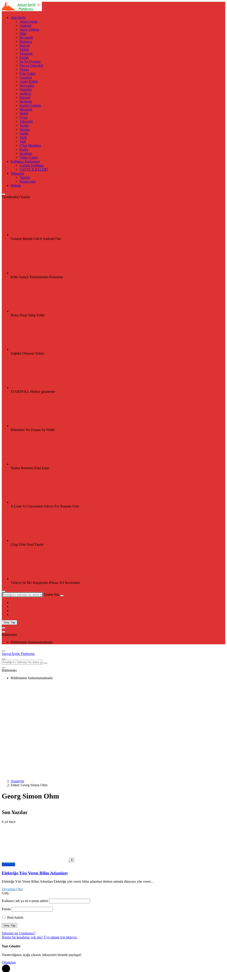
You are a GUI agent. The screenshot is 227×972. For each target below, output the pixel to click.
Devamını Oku (12, 889)
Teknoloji (26, 121)
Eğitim (24, 49)
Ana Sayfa (18, 17)
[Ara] (62, 595)
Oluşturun (9, 962)
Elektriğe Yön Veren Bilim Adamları (35, 873)
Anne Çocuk (28, 21)
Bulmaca (26, 41)
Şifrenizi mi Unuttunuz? (18, 933)
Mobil (24, 113)
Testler (24, 125)
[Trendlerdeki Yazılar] (3, 194)
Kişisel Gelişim (30, 105)
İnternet (25, 97)
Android (25, 25)
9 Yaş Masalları (30, 145)
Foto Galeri (27, 73)
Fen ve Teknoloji (31, 65)
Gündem (26, 77)
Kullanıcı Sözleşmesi (25, 161)
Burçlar (25, 45)
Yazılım (25, 177)
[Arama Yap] (3, 591)
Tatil (23, 141)
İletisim (16, 185)
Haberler (26, 89)
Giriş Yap (9, 622)
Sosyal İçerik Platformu (18, 654)
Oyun (23, 117)
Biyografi (26, 37)
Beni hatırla (14, 917)
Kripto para (27, 181)
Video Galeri (28, 157)
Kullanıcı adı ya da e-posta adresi (25, 901)
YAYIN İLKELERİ (34, 169)
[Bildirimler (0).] (3, 632)
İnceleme (26, 101)
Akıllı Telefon (29, 29)
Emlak (24, 57)
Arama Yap (51, 594)
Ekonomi (26, 53)
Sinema (25, 129)
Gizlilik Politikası (32, 165)
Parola (6, 909)
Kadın (24, 149)
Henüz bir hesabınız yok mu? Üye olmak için (39, 937)
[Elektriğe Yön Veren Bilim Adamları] (35, 860)
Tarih (23, 137)
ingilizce (25, 93)
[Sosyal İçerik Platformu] (22, 10)
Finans (24, 69)
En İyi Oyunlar (30, 61)
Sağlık (24, 133)
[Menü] (3, 628)
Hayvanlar (27, 85)
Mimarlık (26, 109)
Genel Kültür (29, 81)
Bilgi (23, 33)
